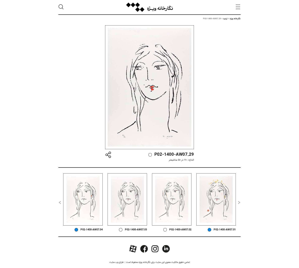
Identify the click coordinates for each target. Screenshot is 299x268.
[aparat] (133, 248)
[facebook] (144, 248)
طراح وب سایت (116, 262)
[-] (150, 154)
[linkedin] (165, 248)
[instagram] (155, 248)
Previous (239, 202)
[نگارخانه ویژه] (149, 7)
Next (60, 202)
